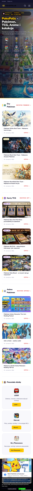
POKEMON (6, 112)
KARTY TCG (7, 203)
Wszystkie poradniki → (23, 105)
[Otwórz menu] (29, 6)
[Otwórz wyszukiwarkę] (25, 6)
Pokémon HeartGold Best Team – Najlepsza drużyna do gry (14, 182)
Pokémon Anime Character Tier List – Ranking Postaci (15, 315)
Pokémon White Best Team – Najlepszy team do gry (16, 129)
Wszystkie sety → (25, 198)
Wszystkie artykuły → (24, 291)
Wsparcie (9, 1)
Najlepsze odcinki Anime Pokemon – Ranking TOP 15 (15, 366)
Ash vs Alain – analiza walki (12, 341)
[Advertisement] (16, 77)
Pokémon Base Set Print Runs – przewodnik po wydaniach (13, 220)
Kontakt (4, 1)
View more (4, 486)
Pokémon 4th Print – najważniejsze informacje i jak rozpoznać (14, 247)
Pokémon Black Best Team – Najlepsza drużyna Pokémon (16, 156)
